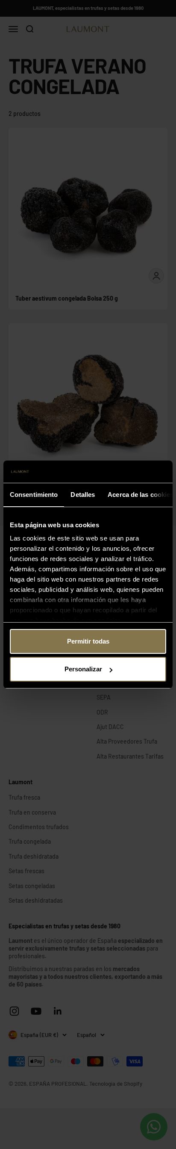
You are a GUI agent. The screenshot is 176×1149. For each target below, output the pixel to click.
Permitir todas (88, 641)
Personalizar (83, 669)
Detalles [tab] (82, 494)
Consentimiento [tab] (34, 494)
